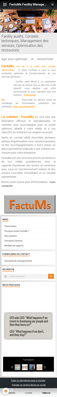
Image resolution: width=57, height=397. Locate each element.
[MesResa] (46, 393)
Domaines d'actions (14, 241)
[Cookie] (6, 391)
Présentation (11, 226)
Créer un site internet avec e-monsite (28, 380)
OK (51, 276)
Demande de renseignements (18, 261)
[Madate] (28, 393)
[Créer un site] (10, 393)
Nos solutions (11, 236)
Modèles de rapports (14, 245)
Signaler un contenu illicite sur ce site (29, 385)
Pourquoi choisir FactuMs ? (17, 231)
